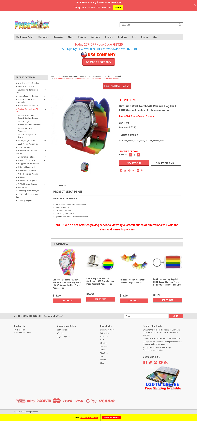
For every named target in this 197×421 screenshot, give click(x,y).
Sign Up (67, 337)
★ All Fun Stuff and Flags (25, 160)
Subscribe (58, 37)
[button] (163, 378)
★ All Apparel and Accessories (27, 164)
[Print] (129, 170)
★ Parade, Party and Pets (25, 141)
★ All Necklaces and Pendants (27, 174)
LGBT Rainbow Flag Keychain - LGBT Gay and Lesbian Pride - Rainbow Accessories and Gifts (167, 282)
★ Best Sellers (21, 187)
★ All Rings (20, 177)
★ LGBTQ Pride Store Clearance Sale (28, 195)
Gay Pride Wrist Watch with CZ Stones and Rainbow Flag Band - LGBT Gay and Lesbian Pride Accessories (67, 284)
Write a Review (129, 135)
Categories (43, 37)
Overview (62, 185)
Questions (95, 37)
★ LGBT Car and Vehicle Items (27, 144)
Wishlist (60, 333)
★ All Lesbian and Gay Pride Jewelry (26, 152)
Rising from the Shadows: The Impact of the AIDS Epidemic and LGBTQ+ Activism (162, 343)
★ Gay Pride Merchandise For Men (27, 91)
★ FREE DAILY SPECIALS (25, 86)
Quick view (100, 274)
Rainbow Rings (23, 121)
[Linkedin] (138, 170)
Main (70, 37)
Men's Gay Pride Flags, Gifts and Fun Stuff (105, 76)
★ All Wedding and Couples (26, 184)
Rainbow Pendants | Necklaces (29, 125)
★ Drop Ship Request (24, 200)
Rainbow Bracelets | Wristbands (25, 129)
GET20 (118, 7)
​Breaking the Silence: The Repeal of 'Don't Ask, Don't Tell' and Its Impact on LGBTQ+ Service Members (161, 332)
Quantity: (123, 154)
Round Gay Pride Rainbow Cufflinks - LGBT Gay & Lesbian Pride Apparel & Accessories (100, 281)
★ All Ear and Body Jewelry (26, 167)
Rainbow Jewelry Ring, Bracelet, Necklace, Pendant (28, 116)
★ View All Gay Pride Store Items (28, 83)
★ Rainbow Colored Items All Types (27, 110)
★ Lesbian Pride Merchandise (27, 96)
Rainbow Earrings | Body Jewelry (27, 135)
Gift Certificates (63, 330)
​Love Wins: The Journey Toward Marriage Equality (162, 338)
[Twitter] (133, 170)
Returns (108, 37)
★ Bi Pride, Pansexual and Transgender (25, 100)
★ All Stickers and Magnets (26, 181)
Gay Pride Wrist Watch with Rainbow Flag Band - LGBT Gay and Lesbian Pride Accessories (88, 79)
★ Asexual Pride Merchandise (27, 105)
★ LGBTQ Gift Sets (23, 147)
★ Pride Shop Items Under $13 (27, 191)
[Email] (125, 170)
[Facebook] (121, 170)
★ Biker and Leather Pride (25, 157)
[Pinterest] (142, 170)
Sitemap (34, 412)
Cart (134, 37)
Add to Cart (67, 300)
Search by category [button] (98, 62)
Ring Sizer (122, 37)
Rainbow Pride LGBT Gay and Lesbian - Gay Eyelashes (133, 281)
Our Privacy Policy (24, 37)
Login (59, 337)
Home (53, 76)
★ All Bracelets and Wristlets (26, 170)
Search (144, 37)
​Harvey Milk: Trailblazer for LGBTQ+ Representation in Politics (157, 349)
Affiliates (82, 37)
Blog (155, 37)
